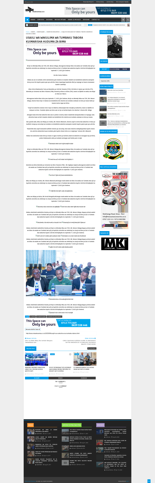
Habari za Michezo (74, 19)
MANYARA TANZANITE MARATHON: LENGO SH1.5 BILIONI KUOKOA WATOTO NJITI (35, 369)
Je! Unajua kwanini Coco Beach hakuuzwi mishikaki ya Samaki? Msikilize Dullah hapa (116, 99)
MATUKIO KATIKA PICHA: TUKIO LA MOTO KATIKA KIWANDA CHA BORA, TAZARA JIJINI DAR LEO (81, 438)
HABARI (76, 25)
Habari (33, 19)
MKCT (127, 481)
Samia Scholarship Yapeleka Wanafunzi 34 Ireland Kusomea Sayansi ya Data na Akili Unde (42, 25)
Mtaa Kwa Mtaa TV (88, 2)
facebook (84, 378)
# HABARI (32, 316)
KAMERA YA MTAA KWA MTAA (71, 425)
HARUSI (30, 425)
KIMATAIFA (100, 425)
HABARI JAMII (29, 354)
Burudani (86, 19)
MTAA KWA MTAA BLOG (30, 481)
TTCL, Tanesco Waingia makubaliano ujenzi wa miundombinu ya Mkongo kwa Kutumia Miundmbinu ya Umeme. (119, 123)
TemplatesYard (78, 479)
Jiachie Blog (110, 2)
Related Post (30, 348)
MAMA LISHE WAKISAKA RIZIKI (77, 446)
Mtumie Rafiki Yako (32, 329)
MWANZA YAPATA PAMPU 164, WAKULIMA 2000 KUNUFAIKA (95, 25)
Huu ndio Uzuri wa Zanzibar (115, 90)
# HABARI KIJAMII (41, 316)
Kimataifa (40, 19)
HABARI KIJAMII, (53, 45)
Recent (104, 69)
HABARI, (47, 45)
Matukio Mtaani (60, 19)
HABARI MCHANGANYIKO (53, 32)
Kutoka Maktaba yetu (114, 114)
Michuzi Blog (100, 2)
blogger (36, 378)
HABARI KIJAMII (40, 32)
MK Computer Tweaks (122, 2)
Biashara (49, 19)
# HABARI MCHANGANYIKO (54, 316)
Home (27, 32)
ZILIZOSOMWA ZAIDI (115, 69)
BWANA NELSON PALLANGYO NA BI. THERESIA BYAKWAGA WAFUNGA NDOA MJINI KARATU (46, 460)
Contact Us (96, 19)
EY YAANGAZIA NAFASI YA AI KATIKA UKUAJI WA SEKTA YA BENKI (84, 368)
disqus (60, 378)
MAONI (125, 69)
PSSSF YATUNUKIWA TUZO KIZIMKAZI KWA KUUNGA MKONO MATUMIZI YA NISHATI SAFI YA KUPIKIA (60, 369)
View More (93, 348)
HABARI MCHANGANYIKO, (64, 45)
